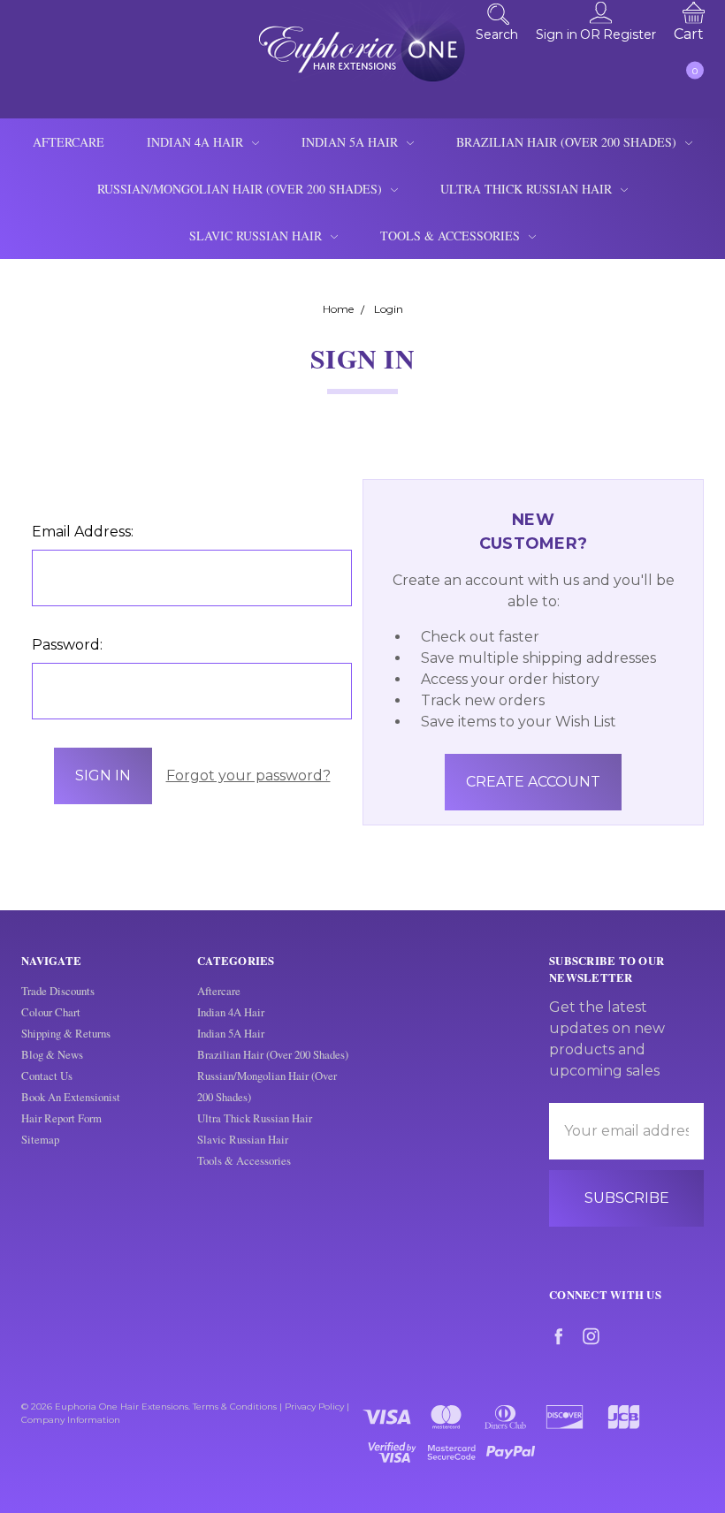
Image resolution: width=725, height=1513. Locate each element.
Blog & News (52, 1054)
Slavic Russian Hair (257, 235)
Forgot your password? (248, 775)
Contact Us (46, 1075)
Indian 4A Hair (197, 141)
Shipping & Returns (66, 1033)
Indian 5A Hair (351, 141)
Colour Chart (50, 1012)
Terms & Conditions (235, 1406)
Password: (67, 644)
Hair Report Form (61, 1118)
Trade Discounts (58, 991)
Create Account (533, 781)
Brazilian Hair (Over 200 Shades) (568, 141)
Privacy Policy (314, 1406)
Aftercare (68, 141)
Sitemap (40, 1139)
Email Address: (83, 531)
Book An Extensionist (70, 1097)
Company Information (70, 1420)
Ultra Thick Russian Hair (527, 188)
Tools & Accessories (451, 235)
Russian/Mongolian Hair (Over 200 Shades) (241, 188)
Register (629, 34)
